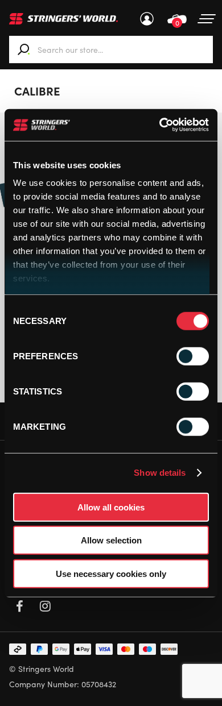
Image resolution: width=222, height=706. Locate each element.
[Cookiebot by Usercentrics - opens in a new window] (159, 125)
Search (24, 49)
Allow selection (111, 540)
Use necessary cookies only (111, 573)
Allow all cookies (111, 507)
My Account (147, 19)
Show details (160, 472)
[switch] (192, 356)
